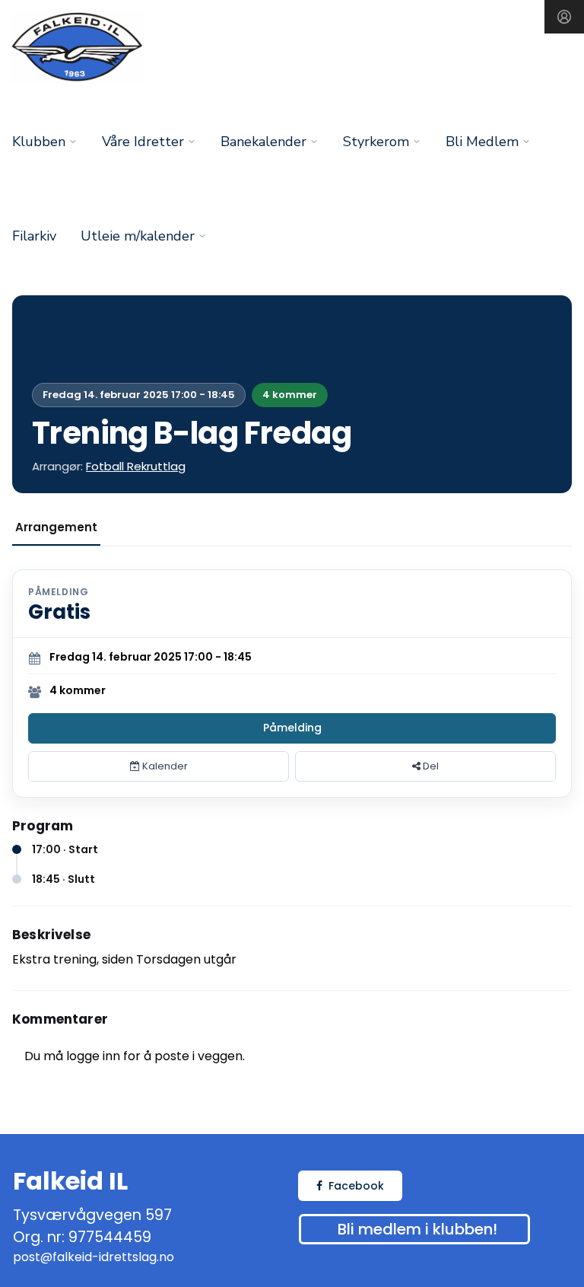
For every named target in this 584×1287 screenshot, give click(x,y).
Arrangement (56, 527)
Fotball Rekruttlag (136, 466)
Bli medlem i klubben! (417, 1229)
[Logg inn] (564, 16)
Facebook (356, 1185)
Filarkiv (34, 236)
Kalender (164, 766)
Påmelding (292, 727)
